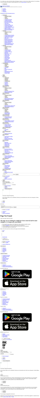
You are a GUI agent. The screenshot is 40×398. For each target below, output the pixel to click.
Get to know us (3, 246)
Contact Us (4, 9)
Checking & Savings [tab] (8, 16)
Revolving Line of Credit (9, 22)
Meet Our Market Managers (9, 43)
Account (3, 182)
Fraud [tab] (6, 65)
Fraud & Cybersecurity (8, 69)
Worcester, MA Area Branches (7, 266)
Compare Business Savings (9, 36)
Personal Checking (5, 258)
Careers (3, 251)
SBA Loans (4, 257)
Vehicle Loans (7, 54)
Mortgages (6, 52)
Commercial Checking (8, 19)
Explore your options (4, 253)
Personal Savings (5, 259)
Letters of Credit (7, 24)
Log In (6, 186)
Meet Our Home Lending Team (10, 61)
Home (3, 230)
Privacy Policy (24, 2)
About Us (4, 10)
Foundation (4, 249)
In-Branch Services (8, 42)
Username (4, 183)
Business (4, 30)
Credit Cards (7, 56)
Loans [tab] (6, 17)
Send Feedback (5, 336)
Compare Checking (8, 49)
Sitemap (8, 5)
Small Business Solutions (9, 44)
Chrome (4, 396)
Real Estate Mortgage (8, 21)
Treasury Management (8, 26)
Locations (4, 8)
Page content (2, 5)
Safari (13, 396)
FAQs (6, 70)
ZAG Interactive (9, 339)
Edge (10, 396)
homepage (7, 225)
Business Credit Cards (8, 38)
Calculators (6, 67)
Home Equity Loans (8, 53)
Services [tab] (6, 18)
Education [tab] (6, 64)
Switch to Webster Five (6, 244)
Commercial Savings (8, 20)
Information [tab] (6, 66)
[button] (3, 202)
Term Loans (7, 23)
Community (4, 11)
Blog (5, 68)
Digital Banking (7, 57)
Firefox (7, 396)
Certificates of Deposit (8, 51)
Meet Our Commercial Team (9, 28)
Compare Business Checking (9, 35)
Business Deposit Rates (8, 29)
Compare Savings (7, 50)
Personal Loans (7, 55)
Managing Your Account (9, 71)
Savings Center (7, 58)
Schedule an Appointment (6, 265)
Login (6, 5)
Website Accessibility (5, 334)
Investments (6, 59)
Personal (4, 45)
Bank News (4, 250)
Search (14, 174)
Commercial (5, 15)
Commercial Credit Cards (9, 25)
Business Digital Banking (9, 41)
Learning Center (5, 63)
